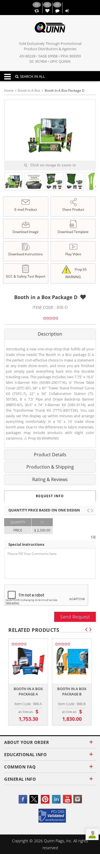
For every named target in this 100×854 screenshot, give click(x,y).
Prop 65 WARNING (76, 273)
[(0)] (36, 11)
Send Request (75, 617)
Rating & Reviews (50, 479)
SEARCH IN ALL (32, 76)
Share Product (73, 209)
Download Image (25, 231)
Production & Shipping (50, 467)
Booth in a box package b (71, 691)
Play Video (73, 254)
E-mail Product (25, 209)
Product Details (50, 455)
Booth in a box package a (28, 691)
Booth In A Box (29, 90)
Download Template (73, 231)
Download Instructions (25, 254)
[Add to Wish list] (83, 297)
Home (9, 90)
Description (50, 334)
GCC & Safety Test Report (25, 276)
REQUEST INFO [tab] (50, 496)
